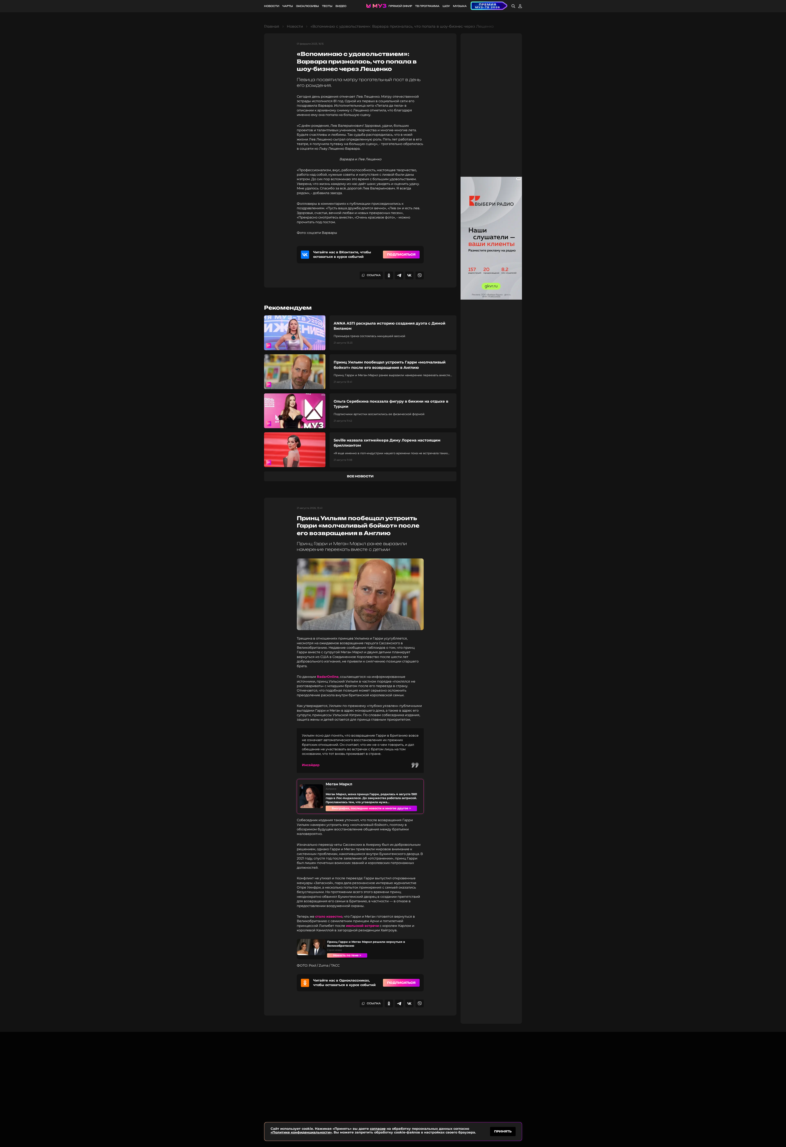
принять (503, 1131)
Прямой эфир (400, 6)
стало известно (328, 916)
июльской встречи (362, 926)
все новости (360, 476)
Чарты (287, 6)
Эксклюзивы (307, 6)
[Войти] (520, 6)
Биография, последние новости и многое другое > (371, 808)
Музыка (460, 6)
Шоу (446, 6)
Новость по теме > (347, 955)
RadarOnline (328, 677)
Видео (340, 6)
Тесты (327, 6)
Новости (271, 6)
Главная (271, 26)
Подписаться (401, 254)
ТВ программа (427, 6)
